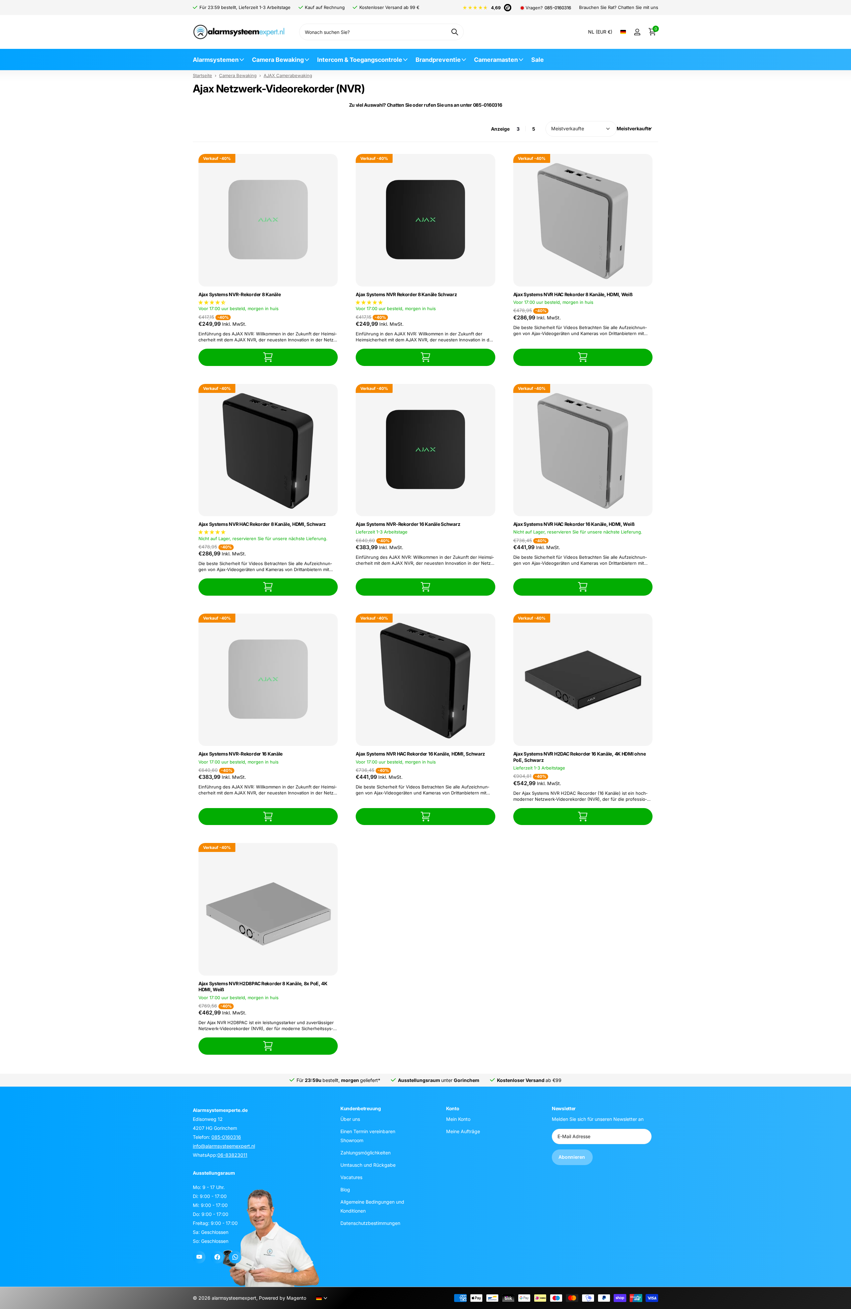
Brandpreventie (438, 59)
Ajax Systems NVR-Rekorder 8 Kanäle (239, 294)
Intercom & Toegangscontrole (359, 59)
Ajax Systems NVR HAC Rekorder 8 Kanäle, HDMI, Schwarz (262, 524)
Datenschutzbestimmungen (370, 1223)
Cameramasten (496, 59)
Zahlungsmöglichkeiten (365, 1152)
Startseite (202, 75)
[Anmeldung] (637, 32)
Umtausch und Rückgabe (368, 1165)
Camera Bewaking (278, 59)
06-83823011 (232, 1155)
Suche (454, 32)
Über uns (350, 1119)
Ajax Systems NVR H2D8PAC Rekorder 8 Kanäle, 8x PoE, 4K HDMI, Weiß (262, 987)
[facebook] (217, 1257)
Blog (345, 1189)
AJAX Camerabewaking (288, 75)
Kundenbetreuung (360, 1108)
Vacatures (351, 1177)
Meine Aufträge (463, 1131)
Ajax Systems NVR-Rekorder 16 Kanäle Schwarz (408, 524)
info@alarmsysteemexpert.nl (224, 1146)
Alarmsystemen (216, 59)
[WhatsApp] (235, 1257)
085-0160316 (558, 8)
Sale (537, 59)
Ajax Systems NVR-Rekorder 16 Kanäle (240, 754)
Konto (452, 1108)
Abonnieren (572, 1157)
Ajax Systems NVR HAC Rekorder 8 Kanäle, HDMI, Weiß (573, 294)
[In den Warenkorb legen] (268, 357)
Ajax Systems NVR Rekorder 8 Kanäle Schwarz (406, 294)
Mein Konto (458, 1119)
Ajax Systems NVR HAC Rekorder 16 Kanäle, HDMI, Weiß (574, 524)
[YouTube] (199, 1257)
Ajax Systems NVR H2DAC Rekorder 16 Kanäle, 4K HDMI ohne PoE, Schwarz (579, 757)
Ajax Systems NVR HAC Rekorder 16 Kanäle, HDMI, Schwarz (420, 754)
